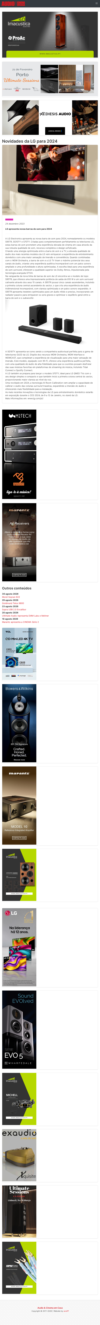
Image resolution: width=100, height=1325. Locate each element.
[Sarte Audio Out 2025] (19, 1068)
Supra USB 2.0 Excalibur (14, 609)
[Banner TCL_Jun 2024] (19, 679)
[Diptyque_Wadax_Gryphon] (50, 95)
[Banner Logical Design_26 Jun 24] (50, 134)
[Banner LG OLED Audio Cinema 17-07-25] (19, 985)
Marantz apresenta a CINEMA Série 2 (20, 622)
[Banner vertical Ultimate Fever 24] (19, 1236)
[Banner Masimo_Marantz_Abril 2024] (19, 580)
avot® (66, 1311)
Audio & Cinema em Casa (50, 1307)
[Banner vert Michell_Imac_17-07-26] (19, 1124)
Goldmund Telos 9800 (13, 603)
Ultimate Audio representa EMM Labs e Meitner (25, 615)
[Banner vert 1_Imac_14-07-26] (19, 900)
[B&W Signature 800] (19, 761)
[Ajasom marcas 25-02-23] (19, 498)
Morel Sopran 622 (11, 597)
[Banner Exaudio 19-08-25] (19, 1180)
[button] (96, 3)
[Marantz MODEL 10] (19, 844)
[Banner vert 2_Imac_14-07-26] (19, 1293)
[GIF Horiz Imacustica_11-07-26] (50, 57)
